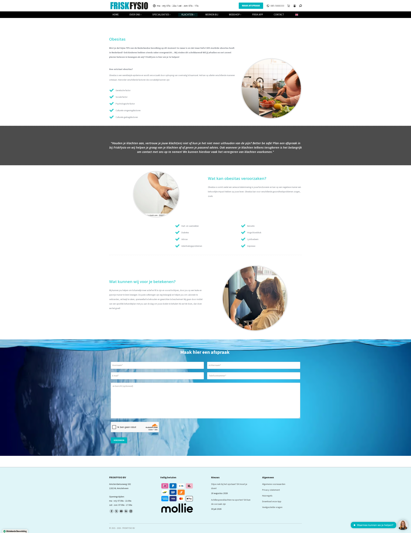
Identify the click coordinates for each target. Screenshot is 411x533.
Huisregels (267, 495)
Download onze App (271, 501)
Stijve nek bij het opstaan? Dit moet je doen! (229, 486)
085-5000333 (277, 5)
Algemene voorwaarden (273, 484)
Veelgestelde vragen (272, 507)
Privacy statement (271, 490)
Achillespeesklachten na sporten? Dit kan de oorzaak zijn (230, 502)
